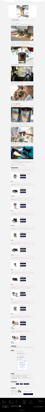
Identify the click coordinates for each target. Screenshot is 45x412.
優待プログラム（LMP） (31, 403)
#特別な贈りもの (16, 347)
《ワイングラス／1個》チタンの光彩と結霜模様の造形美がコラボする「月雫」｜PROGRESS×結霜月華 (20, 316)
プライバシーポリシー (3, 403)
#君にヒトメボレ (22, 347)
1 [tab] (12, 179)
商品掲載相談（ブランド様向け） (11, 402)
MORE (33, 185)
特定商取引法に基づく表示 (4, 402)
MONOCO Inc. (22, 411)
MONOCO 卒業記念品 (24, 402)
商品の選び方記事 (30, 402)
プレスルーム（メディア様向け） (11, 403)
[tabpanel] (22, 11)
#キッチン (12, 347)
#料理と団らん (28, 347)
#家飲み (19, 347)
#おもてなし (25, 347)
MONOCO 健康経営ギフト (24, 403)
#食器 (13, 347)
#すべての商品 (31, 347)
